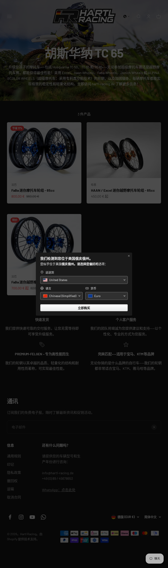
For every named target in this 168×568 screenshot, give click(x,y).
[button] (84, 280)
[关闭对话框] (128, 255)
